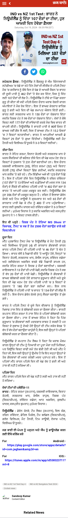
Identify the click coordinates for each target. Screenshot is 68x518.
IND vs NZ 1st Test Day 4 (14, 484)
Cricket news (9, 488)
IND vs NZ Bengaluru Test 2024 (43, 484)
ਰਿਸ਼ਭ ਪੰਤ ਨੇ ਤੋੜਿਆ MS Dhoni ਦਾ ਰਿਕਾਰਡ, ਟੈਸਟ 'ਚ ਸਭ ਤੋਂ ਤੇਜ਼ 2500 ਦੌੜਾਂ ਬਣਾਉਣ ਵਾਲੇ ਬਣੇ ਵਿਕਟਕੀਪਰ (34, 226)
